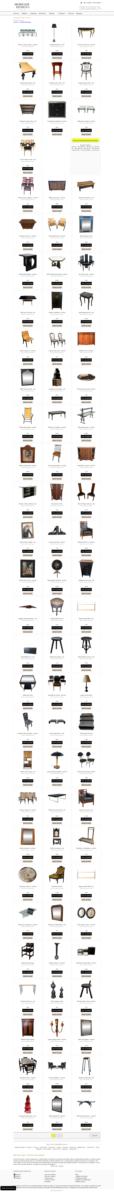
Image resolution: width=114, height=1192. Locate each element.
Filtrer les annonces (8, 1188)
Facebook (18, 1174)
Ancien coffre (51, 1147)
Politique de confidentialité (83, 1180)
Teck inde (58, 1147)
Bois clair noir (95, 148)
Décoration (42, 13)
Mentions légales (80, 1181)
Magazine (79, 13)
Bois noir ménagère (86, 150)
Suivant (95, 1135)
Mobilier (24, 13)
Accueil (15, 22)
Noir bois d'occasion (25, 22)
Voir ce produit (28, 54)
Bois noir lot (90, 146)
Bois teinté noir (78, 148)
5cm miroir (65, 1147)
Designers (62, 13)
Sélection (71, 13)
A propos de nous (50, 1180)
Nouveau (16, 13)
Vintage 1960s (43, 1147)
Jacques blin (73, 1147)
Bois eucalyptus (47, 1149)
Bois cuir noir (87, 148)
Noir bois (74, 146)
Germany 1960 (56, 1149)
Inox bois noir (95, 150)
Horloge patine (73, 1149)
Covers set (35, 1147)
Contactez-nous (49, 1178)
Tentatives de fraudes (81, 1176)
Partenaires (48, 1181)
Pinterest (17, 1176)
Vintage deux (65, 1149)
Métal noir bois (76, 150)
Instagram (18, 1178)
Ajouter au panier (27, 58)
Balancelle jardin (81, 1147)
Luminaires (33, 13)
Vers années (29, 1147)
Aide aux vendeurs (50, 1176)
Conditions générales (81, 1178)
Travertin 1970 (90, 1147)
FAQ (77, 1174)
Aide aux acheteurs (50, 1174)
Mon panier (97, 3)
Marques (51, 13)
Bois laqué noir (81, 146)
